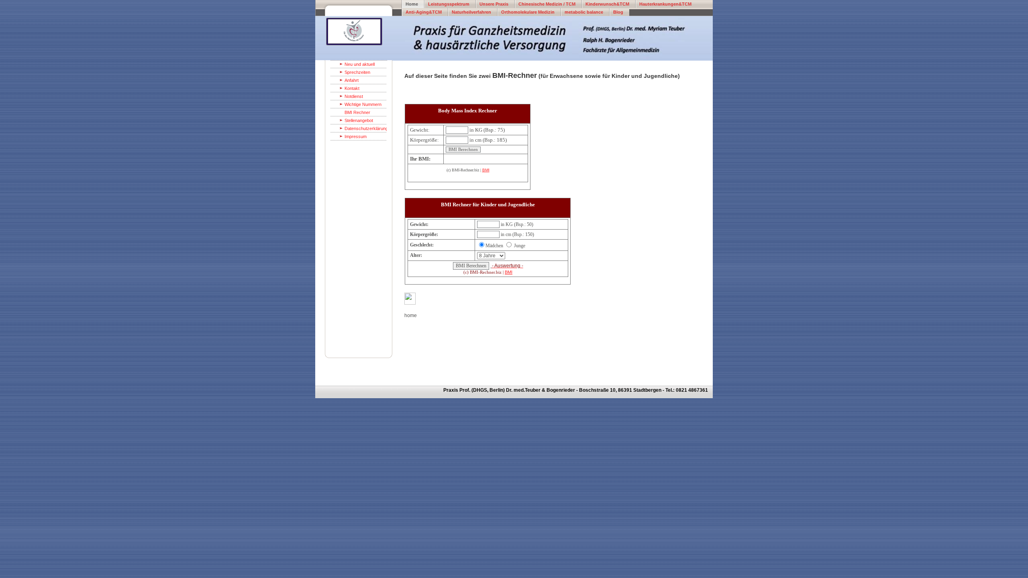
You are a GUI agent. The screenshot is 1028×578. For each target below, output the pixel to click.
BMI (486, 170)
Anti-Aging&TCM (424, 12)
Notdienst (354, 96)
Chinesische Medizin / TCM (546, 4)
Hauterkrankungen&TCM (665, 4)
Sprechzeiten (357, 72)
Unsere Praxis (493, 4)
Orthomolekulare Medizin (528, 12)
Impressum (356, 136)
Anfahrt (352, 80)
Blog (618, 12)
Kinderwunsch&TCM (607, 4)
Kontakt (352, 88)
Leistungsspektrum (448, 4)
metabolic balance (584, 12)
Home (412, 4)
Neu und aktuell (360, 64)
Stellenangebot (359, 120)
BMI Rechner (357, 112)
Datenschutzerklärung (366, 128)
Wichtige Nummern (363, 104)
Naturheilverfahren (471, 12)
